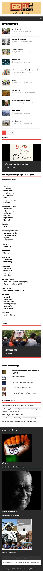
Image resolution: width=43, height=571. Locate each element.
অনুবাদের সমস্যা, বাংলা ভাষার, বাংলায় (23, 382)
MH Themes (33, 569)
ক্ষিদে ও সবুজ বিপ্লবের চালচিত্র (21, 101)
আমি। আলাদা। (16, 111)
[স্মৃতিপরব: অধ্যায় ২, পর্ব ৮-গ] (21, 152)
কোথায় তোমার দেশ (18, 121)
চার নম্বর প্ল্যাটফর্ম (27, 31)
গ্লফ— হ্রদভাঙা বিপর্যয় (18, 377)
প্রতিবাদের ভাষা (16, 29)
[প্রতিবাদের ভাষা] (21, 338)
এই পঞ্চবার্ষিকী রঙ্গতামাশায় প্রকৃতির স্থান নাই (25, 70)
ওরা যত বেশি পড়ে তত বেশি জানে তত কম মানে (26, 393)
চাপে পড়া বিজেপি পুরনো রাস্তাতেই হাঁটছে (24, 388)
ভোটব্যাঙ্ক (13, 207)
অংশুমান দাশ (16, 60)
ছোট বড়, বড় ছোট (17, 50)
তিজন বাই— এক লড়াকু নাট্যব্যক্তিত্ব (25, 418)
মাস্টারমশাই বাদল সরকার (19, 39)
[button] (40, 18)
